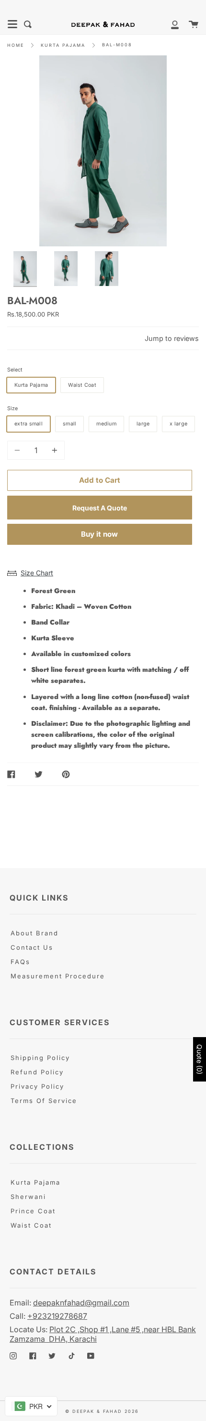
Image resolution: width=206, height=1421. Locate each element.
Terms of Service (44, 1100)
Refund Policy (37, 1072)
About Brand (34, 933)
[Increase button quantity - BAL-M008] (53, 450)
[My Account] (169, 24)
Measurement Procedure (58, 976)
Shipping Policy (40, 1057)
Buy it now (99, 534)
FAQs (20, 961)
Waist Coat (31, 1225)
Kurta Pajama (35, 1182)
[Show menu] (12, 24)
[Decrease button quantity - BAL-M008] (18, 450)
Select (15, 370)
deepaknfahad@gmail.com (81, 1302)
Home (15, 45)
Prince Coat (33, 1211)
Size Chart (37, 573)
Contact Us (32, 947)
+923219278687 (57, 1316)
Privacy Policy (37, 1086)
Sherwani (28, 1196)
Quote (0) (199, 1059)
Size (12, 408)
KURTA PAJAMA (63, 45)
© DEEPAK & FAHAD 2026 (102, 1411)
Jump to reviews (172, 338)
